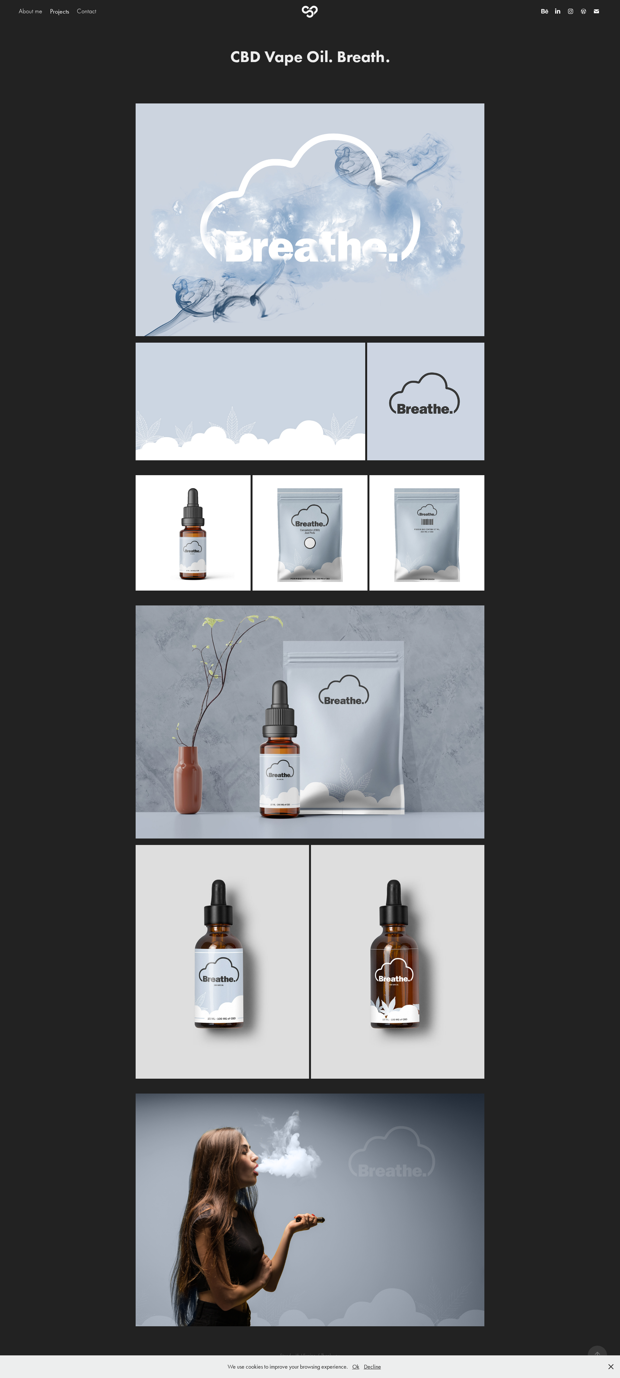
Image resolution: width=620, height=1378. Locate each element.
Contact (86, 11)
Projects (59, 11)
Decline (372, 1366)
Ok (355, 1366)
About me (30, 11)
